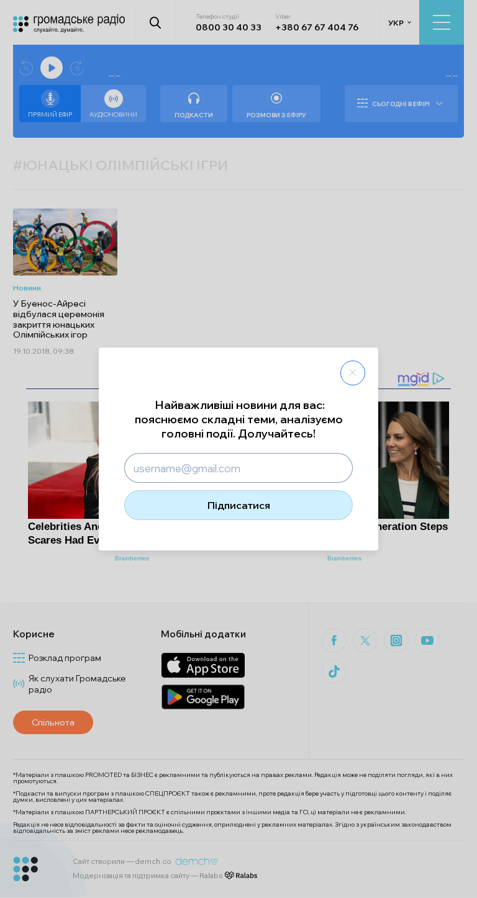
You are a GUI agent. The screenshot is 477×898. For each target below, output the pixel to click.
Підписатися (238, 505)
